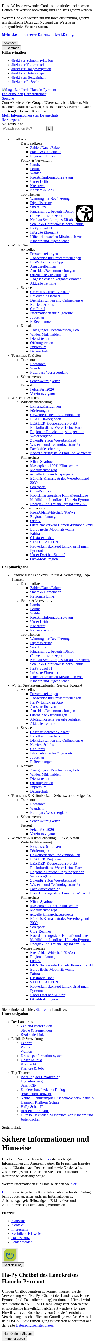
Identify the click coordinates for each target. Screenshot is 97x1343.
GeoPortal (37, 309)
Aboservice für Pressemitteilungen (55, 258)
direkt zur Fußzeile (25, 82)
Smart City (38, 207)
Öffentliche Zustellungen (48, 275)
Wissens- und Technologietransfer (55, 444)
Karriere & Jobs (42, 190)
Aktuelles (28, 249)
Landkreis (18, 139)
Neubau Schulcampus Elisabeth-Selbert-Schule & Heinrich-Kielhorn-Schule (60, 222)
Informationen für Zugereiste (51, 313)
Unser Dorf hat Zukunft (47, 555)
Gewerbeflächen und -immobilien (55, 415)
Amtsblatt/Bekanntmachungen (52, 271)
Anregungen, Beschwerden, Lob (54, 330)
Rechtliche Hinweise (26, 1234)
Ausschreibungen (43, 266)
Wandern (37, 368)
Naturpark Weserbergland (49, 372)
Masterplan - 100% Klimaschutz (54, 466)
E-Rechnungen (41, 321)
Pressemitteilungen (44, 254)
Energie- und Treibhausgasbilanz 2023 (58, 504)
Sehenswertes (31, 377)
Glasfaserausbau (42, 538)
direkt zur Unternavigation (30, 73)
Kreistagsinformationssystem (51, 177)
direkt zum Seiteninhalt (28, 77)
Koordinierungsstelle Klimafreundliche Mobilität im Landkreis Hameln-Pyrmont (60, 497)
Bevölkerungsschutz (45, 296)
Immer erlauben (14, 1338)
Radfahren (38, 364)
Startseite (42, 1009)
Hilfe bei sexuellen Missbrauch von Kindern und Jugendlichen (56, 239)
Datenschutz (39, 351)
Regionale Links (42, 156)
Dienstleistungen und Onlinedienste (56, 300)
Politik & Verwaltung (36, 160)
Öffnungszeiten (41, 343)
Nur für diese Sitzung (18, 1333)
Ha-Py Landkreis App (46, 262)
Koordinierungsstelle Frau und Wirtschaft (60, 453)
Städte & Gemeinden (45, 152)
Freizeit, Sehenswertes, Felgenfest (66, 796)
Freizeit (26, 385)
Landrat (36, 165)
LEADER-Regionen (45, 419)
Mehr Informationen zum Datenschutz (30, 115)
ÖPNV (35, 521)
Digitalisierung (41, 203)
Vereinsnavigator (42, 394)
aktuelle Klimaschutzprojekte (51, 474)
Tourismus (28, 360)
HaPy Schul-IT (41, 228)
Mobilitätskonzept (43, 470)
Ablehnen (10, 43)
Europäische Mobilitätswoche (52, 529)
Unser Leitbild (41, 182)
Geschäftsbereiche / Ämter (49, 292)
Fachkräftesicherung (45, 449)
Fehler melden (12, 94)
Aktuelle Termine (43, 283)
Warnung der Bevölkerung (50, 199)
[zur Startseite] (29, 90)
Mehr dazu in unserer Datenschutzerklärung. (38, 35)
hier (48, 1159)
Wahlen (35, 173)
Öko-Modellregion (44, 559)
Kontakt (27, 326)
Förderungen (39, 411)
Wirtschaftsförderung (36, 402)
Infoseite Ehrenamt (44, 232)
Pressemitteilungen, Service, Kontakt (55, 685)
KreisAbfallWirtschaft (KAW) (52, 512)
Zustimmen (11, 48)
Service (26, 288)
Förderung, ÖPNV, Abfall (59, 838)
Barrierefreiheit (35, 94)
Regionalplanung (43, 517)
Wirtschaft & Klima (25, 398)
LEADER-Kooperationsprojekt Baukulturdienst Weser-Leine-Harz (56, 425)
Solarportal (38, 487)
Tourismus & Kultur (26, 355)
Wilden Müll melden (45, 334)
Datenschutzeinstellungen (35, 1325)
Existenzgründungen (45, 406)
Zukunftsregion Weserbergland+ (54, 440)
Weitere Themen (33, 508)
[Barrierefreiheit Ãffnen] (85, 214)
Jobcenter (37, 317)
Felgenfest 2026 (42, 389)
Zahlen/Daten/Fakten (45, 148)
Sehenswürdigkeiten (45, 381)
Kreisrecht (37, 186)
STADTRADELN (44, 542)
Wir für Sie (19, 245)
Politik (35, 169)
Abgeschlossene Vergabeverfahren (55, 279)
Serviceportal (11, 120)
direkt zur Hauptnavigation (31, 69)
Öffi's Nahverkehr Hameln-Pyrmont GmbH (62, 525)
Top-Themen (30, 194)
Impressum (38, 347)
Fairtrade (36, 534)
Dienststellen (39, 338)
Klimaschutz (30, 457)
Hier (5, 1192)
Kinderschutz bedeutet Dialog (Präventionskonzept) (52, 213)
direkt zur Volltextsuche (28, 65)
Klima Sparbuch (42, 461)
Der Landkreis (31, 143)
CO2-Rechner (40, 491)
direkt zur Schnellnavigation (32, 60)
